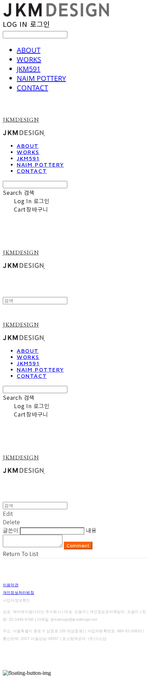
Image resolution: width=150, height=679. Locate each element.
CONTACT (32, 87)
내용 (91, 530)
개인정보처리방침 (18, 592)
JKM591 (28, 69)
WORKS (29, 59)
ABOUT (28, 50)
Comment (78, 545)
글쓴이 (10, 530)
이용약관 (10, 585)
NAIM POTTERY (41, 78)
